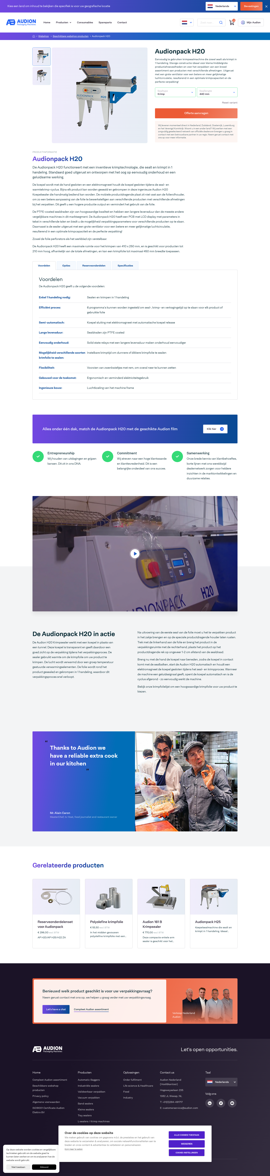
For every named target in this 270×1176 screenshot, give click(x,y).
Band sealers (85, 1103)
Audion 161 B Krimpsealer (152, 924)
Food (126, 1091)
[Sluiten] (266, 6)
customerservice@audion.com (180, 1108)
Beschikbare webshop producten (71, 36)
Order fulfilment (132, 1079)
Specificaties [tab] (125, 265)
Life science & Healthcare (138, 1085)
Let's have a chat (56, 1009)
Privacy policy (40, 1096)
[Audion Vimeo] (221, 1103)
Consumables (85, 22)
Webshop (43, 36)
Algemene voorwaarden (46, 1102)
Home (46, 22)
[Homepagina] (33, 36)
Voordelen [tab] (44, 265)
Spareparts (105, 22)
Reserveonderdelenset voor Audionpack (55, 924)
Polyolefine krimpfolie (106, 922)
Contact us (167, 1072)
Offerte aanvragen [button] (196, 113)
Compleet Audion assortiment (91, 1009)
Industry (128, 1097)
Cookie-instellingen (187, 1152)
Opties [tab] (66, 265)
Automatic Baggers (89, 1079)
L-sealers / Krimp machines (94, 1121)
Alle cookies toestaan (186, 1135)
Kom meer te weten (74, 1149)
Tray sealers (85, 1115)
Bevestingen (251, 6)
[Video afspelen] (135, 553)
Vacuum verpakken (89, 1097)
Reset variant (230, 102)
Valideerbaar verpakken (91, 1091)
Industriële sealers (88, 1085)
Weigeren (186, 1143)
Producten (62, 22)
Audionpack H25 (208, 922)
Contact (122, 22)
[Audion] (21, 22)
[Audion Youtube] (232, 1103)
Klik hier (211, 429)
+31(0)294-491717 (173, 1102)
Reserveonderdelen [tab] (93, 265)
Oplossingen (131, 1072)
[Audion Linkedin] (209, 1103)
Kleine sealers (86, 1109)
